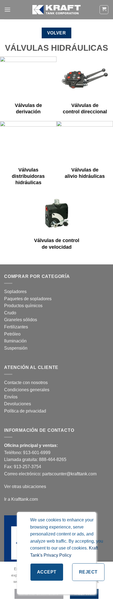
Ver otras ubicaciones (25, 486)
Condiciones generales (26, 389)
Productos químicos (23, 305)
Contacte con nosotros (26, 382)
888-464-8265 (52, 459)
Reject (88, 572)
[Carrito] (104, 9)
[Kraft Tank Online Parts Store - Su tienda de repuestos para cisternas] (56, 9)
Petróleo (12, 334)
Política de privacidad (25, 411)
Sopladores (16, 291)
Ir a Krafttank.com (21, 499)
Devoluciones (17, 403)
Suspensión (15, 348)
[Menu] (7, 9)
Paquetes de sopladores (28, 298)
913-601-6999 (36, 452)
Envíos (11, 397)
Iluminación (15, 341)
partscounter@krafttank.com (69, 473)
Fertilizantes (16, 327)
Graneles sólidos (20, 319)
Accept (46, 572)
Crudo (10, 312)
